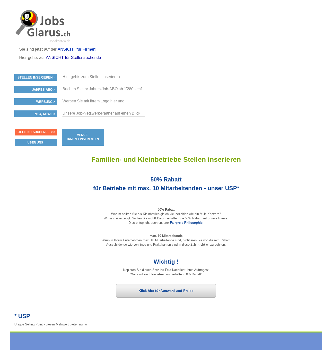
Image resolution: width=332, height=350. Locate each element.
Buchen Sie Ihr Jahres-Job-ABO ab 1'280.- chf (102, 89)
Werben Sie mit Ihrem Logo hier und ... (95, 101)
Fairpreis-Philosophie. (186, 222)
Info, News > (44, 114)
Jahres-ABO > (43, 89)
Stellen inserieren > (36, 77)
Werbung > (45, 102)
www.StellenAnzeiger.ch (43, 25)
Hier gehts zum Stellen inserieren (91, 77)
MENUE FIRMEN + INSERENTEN (82, 137)
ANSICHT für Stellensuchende (73, 57)
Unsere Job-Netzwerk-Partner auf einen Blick (101, 113)
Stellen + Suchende (33, 132)
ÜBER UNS (35, 142)
